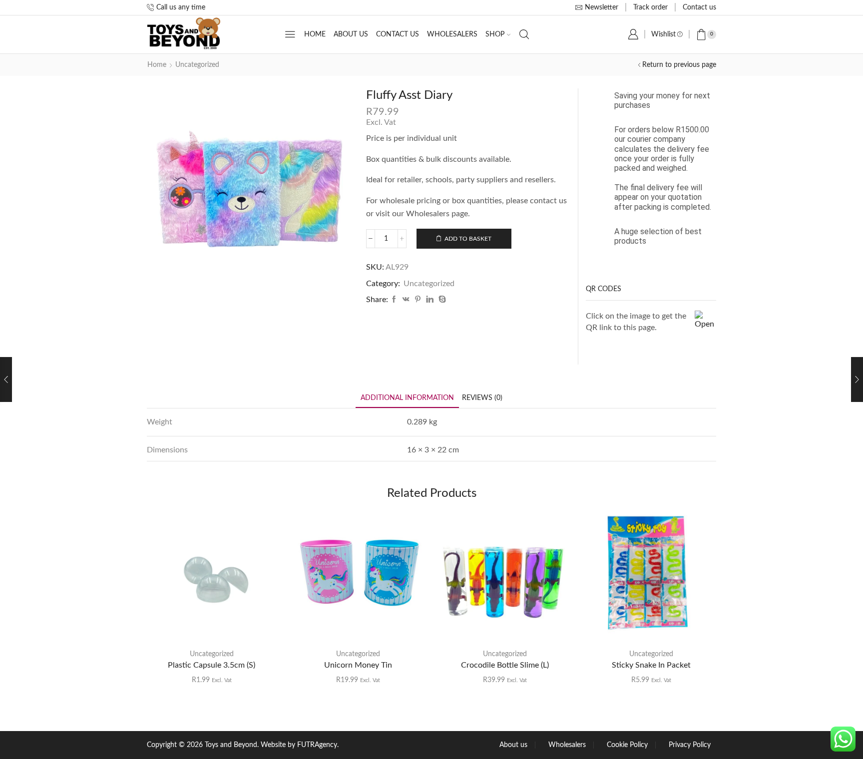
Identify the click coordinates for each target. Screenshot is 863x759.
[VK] (406, 300)
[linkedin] (430, 300)
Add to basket (467, 239)
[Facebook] (394, 300)
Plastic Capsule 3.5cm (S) (211, 665)
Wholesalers (452, 34)
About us (351, 34)
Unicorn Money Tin (358, 665)
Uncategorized (197, 64)
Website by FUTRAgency (299, 745)
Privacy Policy (690, 745)
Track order (650, 7)
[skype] (441, 300)
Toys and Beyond (231, 745)
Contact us (699, 7)
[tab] (407, 398)
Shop (494, 34)
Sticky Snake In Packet (651, 665)
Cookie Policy (627, 745)
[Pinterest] (418, 300)
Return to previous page (679, 64)
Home (315, 34)
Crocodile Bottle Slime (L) (505, 665)
